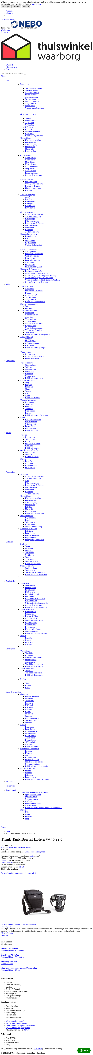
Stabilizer (28, 557)
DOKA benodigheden (33, 267)
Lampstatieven (30, 612)
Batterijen (29, 203)
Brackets (28, 190)
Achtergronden (31, 618)
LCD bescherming (32, 221)
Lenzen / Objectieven (33, 803)
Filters (22, 417)
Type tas (23, 435)
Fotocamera (24, 84)
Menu (3, 76)
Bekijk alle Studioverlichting (36, 607)
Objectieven (10, 361)
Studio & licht (11, 581)
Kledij (27, 238)
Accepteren (16, 7)
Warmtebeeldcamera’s (33, 657)
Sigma (27, 389)
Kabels (23, 725)
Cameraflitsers (25, 155)
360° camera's (30, 297)
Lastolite (28, 638)
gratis (31, 856)
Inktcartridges (30, 777)
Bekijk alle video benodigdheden (37, 334)
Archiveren (29, 262)
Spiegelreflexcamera (33, 795)
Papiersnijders (30, 537)
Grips (27, 481)
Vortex (27, 683)
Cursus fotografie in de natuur (36, 282)
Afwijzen (26, 7)
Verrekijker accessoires (34, 664)
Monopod (29, 548)
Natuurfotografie (26, 516)
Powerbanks (30, 208)
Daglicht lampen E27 (33, 594)
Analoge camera (31, 97)
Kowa (27, 688)
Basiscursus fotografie (33, 271)
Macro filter (29, 149)
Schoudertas (30, 439)
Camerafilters (25, 138)
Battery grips (30, 201)
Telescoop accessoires (33, 673)
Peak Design (30, 468)
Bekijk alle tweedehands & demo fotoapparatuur (43, 808)
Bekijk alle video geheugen (35, 347)
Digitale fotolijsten (32, 535)
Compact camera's (32, 93)
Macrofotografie (31, 225)
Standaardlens (30, 365)
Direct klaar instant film (34, 254)
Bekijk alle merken (32, 398)
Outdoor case (30, 452)
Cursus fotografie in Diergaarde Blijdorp (40, 275)
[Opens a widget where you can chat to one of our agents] (84, 1051)
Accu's (27, 197)
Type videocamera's (27, 286)
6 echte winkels (7, 862)
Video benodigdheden (28, 310)
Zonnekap (29, 409)
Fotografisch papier (32, 260)
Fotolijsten (29, 531)
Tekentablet (29, 701)
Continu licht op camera (34, 175)
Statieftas (28, 454)
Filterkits (28, 507)
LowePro (28, 461)
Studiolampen (30, 588)
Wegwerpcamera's (32, 99)
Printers (28, 771)
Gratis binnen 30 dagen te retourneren (20, 1025)
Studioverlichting (26, 583)
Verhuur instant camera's (34, 108)
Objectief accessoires (28, 400)
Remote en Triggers (32, 186)
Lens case (29, 446)
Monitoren (29, 698)
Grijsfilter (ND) (31, 144)
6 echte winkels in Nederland (17, 1023)
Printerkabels (30, 729)
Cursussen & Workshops (29, 269)
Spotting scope (30, 660)
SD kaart (28, 118)
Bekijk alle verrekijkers (34, 666)
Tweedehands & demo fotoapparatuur (34, 792)
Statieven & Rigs (31, 561)
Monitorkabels (30, 733)
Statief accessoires (27, 566)
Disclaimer (38, 1049)
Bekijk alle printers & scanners (37, 779)
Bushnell (28, 685)
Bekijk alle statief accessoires (36, 575)
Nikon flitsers (30, 160)
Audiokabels (30, 738)
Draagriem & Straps (32, 444)
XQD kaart (29, 123)
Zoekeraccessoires (32, 232)
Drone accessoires (32, 358)
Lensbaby (29, 374)
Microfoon (29, 714)
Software (28, 722)
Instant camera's (31, 95)
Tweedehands (11, 790)
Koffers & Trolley (32, 457)
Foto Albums (30, 533)
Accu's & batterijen (27, 195)
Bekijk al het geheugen (34, 136)
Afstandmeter (30, 662)
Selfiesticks (29, 332)
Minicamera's (30, 106)
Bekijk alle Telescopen (34, 675)
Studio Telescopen (27, 668)
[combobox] (12, 73)
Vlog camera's (30, 103)
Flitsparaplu (29, 596)
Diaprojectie (30, 265)
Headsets (28, 753)
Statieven (9, 542)
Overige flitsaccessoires (34, 184)
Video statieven (31, 321)
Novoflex (28, 644)
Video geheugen (26, 337)
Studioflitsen (30, 585)
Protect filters (30, 147)
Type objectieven (26, 363)
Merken (23, 459)
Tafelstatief (29, 553)
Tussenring (29, 404)
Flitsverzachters (31, 182)
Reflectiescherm (31, 601)
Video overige (25, 352)
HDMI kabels (30, 736)
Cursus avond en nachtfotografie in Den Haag (42, 280)
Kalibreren (29, 703)
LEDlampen (30, 592)
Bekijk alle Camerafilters (34, 513)
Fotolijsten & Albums (28, 529)
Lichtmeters (29, 614)
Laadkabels (29, 727)
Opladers (28, 199)
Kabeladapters (30, 757)
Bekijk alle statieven (33, 564)
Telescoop (29, 671)
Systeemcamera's (31, 90)
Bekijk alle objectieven (34, 378)
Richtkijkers (29, 655)
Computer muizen (32, 718)
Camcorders (29, 289)
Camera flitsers (31, 805)
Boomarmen (30, 627)
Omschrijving (6, 926)
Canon (27, 396)
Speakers (28, 716)
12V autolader (30, 742)
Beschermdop (30, 151)
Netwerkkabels (31, 731)
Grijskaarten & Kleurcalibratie (36, 603)
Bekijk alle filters (31, 430)
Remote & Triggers (32, 616)
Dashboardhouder (32, 760)
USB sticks (29, 134)
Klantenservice (11, 67)
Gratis (3, 860)
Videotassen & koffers (33, 330)
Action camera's (31, 295)
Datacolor (29, 642)
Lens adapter (30, 411)
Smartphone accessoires (34, 762)
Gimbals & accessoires (34, 328)
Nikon (27, 393)
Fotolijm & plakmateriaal (34, 540)
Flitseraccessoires (27, 179)
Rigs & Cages (30, 326)
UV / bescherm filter (33, 140)
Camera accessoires (27, 212)
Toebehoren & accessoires (35, 572)
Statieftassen (30, 570)
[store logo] (26, 28)
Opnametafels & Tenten (34, 620)
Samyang (28, 385)
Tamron (28, 391)
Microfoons (29, 227)
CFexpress (29, 127)
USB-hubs (29, 707)
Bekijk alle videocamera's (35, 302)
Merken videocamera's (29, 304)
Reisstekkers (30, 206)
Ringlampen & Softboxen (35, 599)
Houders (28, 751)
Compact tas (30, 437)
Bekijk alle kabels (32, 746)
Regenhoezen (30, 236)
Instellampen (30, 590)
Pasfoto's (9, 781)
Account (9, 11)
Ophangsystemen (31, 631)
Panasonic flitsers (31, 173)
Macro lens (29, 372)
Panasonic (29, 308)
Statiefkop (29, 551)
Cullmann (29, 463)
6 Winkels (9, 65)
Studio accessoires (27, 609)
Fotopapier (29, 775)
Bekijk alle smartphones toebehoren (38, 766)
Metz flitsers (30, 162)
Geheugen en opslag (28, 114)
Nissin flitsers (30, 164)
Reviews (4, 935)
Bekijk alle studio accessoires (36, 633)
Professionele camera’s (34, 291)
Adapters (28, 744)
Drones (28, 293)
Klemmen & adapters (33, 629)
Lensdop (28, 406)
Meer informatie (38, 4)
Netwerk (28, 709)
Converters (29, 402)
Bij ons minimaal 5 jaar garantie (18, 1028)
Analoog (28, 801)
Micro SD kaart (31, 120)
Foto (7, 80)
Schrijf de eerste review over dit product (16, 847)
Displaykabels (30, 740)
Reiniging (29, 230)
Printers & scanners (27, 768)
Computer (24, 694)
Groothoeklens (30, 369)
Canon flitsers (30, 158)
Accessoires (10, 472)
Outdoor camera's (32, 101)
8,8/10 (26, 1030)
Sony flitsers (30, 168)
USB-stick (29, 705)
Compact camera (31, 799)
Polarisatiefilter (31, 142)
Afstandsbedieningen (33, 217)
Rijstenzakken (30, 243)
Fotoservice (10, 69)
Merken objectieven (27, 380)
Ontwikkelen (30, 258)
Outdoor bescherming (28, 234)
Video (8, 284)
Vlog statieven (30, 319)
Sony (27, 306)
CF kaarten (29, 125)
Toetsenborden (30, 720)
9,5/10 (21, 867)
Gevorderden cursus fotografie (36, 273)
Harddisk (28, 129)
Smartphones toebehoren (29, 749)
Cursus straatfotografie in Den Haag (39, 278)
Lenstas (28, 413)
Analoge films (30, 251)
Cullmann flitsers (31, 166)
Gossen (28, 640)
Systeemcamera (31, 797)
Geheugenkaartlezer (32, 131)
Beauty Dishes (30, 625)
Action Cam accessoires (34, 214)
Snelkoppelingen (31, 568)
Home (8, 831)
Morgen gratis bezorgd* (15, 1021)
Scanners (28, 773)
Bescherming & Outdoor (34, 223)
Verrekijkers (10, 649)
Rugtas (28, 441)
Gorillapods (29, 555)
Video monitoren (31, 315)
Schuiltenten (30, 241)
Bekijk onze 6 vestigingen (35, 852)
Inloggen (9, 13)
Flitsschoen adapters (33, 188)
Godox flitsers (30, 171)
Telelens (28, 367)
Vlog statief (30, 559)
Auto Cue (29, 317)
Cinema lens (30, 354)
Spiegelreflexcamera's (33, 88)
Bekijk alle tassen (32, 448)
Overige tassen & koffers (29, 450)
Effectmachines (31, 623)
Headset (28, 712)
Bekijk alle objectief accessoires (37, 415)
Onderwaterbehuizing (33, 245)
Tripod (27, 546)
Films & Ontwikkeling (29, 249)
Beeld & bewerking (13, 692)
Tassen (8, 433)
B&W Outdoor (31, 465)
